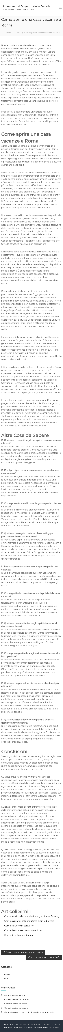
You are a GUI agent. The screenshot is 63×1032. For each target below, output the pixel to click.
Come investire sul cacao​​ (15, 1003)
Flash (21, 1027)
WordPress (54, 1027)
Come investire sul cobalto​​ (16, 1008)
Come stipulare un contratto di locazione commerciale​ (29, 1012)
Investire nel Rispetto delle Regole (26, 6)
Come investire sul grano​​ (15, 995)
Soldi (18, 32)
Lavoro (7, 974)
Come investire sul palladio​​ (16, 999)
